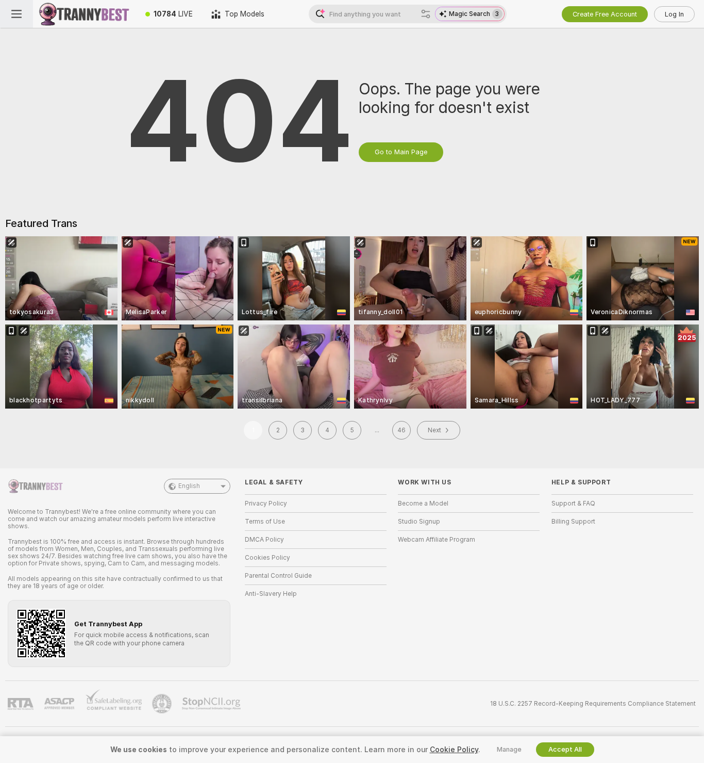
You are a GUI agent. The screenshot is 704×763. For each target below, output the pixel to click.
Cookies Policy (267, 557)
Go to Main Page (401, 152)
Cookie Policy (454, 749)
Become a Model (423, 503)
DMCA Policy (264, 539)
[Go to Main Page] (84, 14)
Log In (674, 14)
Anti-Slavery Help (271, 593)
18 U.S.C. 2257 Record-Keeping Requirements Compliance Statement (593, 703)
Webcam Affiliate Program (436, 539)
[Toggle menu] (16, 14)
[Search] (425, 14)
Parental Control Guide (278, 575)
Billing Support (573, 521)
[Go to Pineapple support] (163, 703)
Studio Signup (419, 521)
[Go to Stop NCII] (212, 703)
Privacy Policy (266, 503)
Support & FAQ (573, 503)
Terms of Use (265, 521)
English (189, 486)
